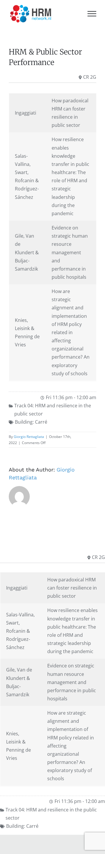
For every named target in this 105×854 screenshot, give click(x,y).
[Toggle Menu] (91, 13)
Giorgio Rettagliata (29, 436)
